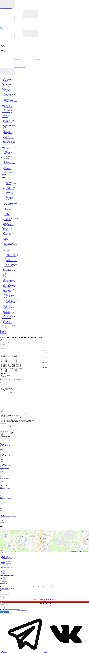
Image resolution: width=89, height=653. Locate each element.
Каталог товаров (3, 177)
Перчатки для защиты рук (6, 561)
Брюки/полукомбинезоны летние (11, 187)
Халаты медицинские (9, 193)
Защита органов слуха (7, 263)
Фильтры (7, 262)
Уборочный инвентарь (7, 169)
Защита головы (6, 119)
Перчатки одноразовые (7, 291)
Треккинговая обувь (9, 214)
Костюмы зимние (8, 181)
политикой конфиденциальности (22, 610)
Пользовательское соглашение (5, 589)
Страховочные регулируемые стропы (10, 134)
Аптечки (5, 151)
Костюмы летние (8, 185)
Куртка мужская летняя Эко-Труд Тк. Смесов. (7, 508)
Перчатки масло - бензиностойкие (9, 142)
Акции (3, 580)
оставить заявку (2, 9)
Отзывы (13, 381)
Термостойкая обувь (7, 91)
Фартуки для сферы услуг (10, 190)
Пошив (3, 572)
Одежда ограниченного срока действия (10, 101)
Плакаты (5, 155)
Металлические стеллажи (10, 295)
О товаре (3, 381)
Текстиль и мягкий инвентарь (9, 170)
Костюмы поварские (7, 84)
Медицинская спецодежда (8, 80)
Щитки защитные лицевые (10, 257)
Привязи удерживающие (8, 133)
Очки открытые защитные (10, 253)
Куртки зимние (8, 182)
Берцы (7, 212)
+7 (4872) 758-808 (9, 8)
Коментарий (2, 609)
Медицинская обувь (7, 223)
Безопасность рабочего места (6, 563)
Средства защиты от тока (8, 152)
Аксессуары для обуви (7, 95)
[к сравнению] (1, 347)
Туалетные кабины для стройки (7, 567)
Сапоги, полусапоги (9, 213)
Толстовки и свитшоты (9, 197)
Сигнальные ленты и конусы (8, 156)
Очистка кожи (8, 268)
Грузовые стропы (5, 559)
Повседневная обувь (7, 93)
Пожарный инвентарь (7, 162)
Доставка (3, 577)
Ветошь (5, 167)
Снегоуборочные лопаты (8, 323)
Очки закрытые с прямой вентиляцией (12, 254)
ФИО (1, 593)
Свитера (7, 199)
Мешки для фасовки (7, 166)
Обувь (5, 109)
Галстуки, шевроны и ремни (8, 110)
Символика (4, 571)
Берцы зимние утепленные (10, 216)
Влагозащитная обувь (7, 220)
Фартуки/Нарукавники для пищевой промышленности (13, 86)
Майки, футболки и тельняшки (11, 196)
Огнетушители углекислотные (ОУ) (9, 159)
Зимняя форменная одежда (8, 107)
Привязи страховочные (7, 132)
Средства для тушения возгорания (9, 163)
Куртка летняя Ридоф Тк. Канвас (5, 478)
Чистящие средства (7, 168)
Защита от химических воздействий (9, 143)
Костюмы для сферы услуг (10, 189)
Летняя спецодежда (7, 78)
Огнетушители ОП (7, 313)
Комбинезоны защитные (8, 121)
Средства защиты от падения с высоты (8, 560)
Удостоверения (6, 308)
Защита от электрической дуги (9, 233)
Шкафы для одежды (9, 296)
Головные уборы (6, 108)
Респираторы (8, 260)
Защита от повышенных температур (10, 285)
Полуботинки (8, 211)
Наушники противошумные (10, 265)
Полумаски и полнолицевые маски (11, 261)
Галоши (7, 222)
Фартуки (7, 271)
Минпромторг (4, 581)
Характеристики (8, 381)
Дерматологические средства (8, 123)
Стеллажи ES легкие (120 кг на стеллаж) (12, 299)
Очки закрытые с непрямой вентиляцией (12, 255)
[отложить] (44, 345)
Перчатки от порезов (7, 290)
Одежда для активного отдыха (7, 558)
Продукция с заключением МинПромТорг (9, 565)
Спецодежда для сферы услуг (8, 79)
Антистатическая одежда (8, 103)
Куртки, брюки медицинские (10, 194)
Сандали (7, 210)
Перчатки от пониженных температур (10, 139)
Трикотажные (6, 137)
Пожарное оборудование (6, 564)
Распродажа (4, 566)
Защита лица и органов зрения (9, 120)
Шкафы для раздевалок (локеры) (11, 302)
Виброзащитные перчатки (8, 140)
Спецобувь (4, 555)
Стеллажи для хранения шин (10, 301)
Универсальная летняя (7, 89)
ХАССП (5, 85)
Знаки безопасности (7, 153)
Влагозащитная (6, 99)
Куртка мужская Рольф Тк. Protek (5, 488)
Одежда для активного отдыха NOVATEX (10, 113)
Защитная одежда (5, 556)
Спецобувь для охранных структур (9, 94)
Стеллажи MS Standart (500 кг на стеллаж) (12, 300)
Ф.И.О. (1, 604)
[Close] (0, 592)
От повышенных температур (8, 228)
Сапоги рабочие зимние (10, 217)
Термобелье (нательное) (9, 198)
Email (1, 596)
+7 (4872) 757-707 (3, 8)
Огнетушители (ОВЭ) (7, 161)
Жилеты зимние (8, 184)
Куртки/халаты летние (9, 186)
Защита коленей (6, 124)
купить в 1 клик (3, 344)
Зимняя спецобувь (7, 90)
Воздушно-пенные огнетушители (9, 160)
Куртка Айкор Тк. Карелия (4, 468)
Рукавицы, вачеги (7, 145)
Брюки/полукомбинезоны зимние (11, 183)
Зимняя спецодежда (7, 77)
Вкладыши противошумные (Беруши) (12, 264)
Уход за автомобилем (7, 165)
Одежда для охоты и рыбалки (8, 243)
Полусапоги (8, 221)
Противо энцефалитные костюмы (9, 102)
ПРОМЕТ (5, 297)
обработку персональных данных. (50, 599)
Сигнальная (6, 98)
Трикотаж (5, 81)
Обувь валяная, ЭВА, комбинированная (12, 218)
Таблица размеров (3, 348)
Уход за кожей (8, 267)
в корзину (2, 343)
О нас (3, 570)
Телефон (1, 605)
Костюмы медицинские (9, 192)
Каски (7, 251)
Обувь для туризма (7, 115)
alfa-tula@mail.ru (2, 529)
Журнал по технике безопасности (9, 307)
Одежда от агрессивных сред (8, 100)
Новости (3, 573)
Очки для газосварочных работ (11, 256)
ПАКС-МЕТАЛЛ (7, 148)
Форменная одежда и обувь (6, 557)
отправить (2, 410)
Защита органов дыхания (8, 122)
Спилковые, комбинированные (9, 138)
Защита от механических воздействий (10, 141)
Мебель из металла (5, 562)
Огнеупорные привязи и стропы (9, 280)
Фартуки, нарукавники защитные (9, 125)
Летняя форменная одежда (8, 106)
